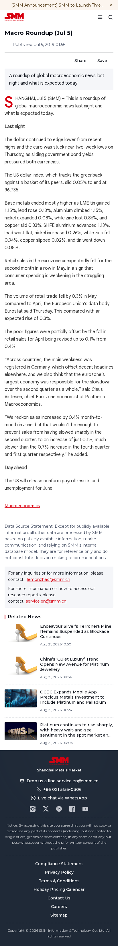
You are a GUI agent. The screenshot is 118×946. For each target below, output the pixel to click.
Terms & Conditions (59, 880)
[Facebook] (72, 809)
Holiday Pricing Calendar (59, 889)
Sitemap (59, 915)
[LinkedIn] (59, 809)
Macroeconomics (22, 505)
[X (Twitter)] (46, 809)
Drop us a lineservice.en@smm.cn (63, 780)
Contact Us (59, 898)
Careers (59, 906)
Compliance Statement (59, 863)
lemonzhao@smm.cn (48, 579)
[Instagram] (32, 809)
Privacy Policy (59, 872)
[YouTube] (85, 809)
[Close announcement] (111, 5)
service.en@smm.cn (46, 601)
